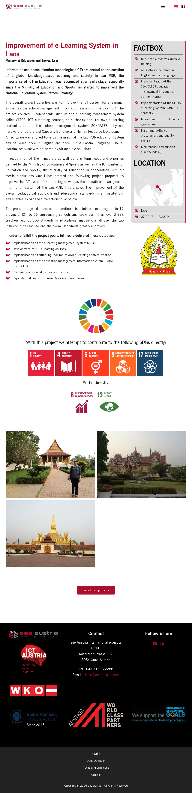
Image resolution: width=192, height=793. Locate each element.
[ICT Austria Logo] (33, 646)
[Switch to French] (183, 6)
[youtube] (155, 644)
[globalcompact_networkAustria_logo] (33, 709)
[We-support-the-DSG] (158, 708)
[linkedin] (162, 644)
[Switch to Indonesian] (176, 6)
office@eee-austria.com (101, 675)
